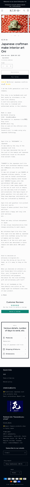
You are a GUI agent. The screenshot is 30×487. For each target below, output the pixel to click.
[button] (2, 10)
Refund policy (7, 381)
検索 (4, 374)
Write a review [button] (15, 311)
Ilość (3, 62)
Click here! (7, 422)
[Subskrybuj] (25, 453)
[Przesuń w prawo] (18, 35)
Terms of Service (8, 378)
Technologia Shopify (19, 484)
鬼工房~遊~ (12, 484)
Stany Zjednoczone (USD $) (14, 463)
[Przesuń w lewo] (11, 35)
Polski (14, 472)
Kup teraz (15, 76)
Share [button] (5, 295)
